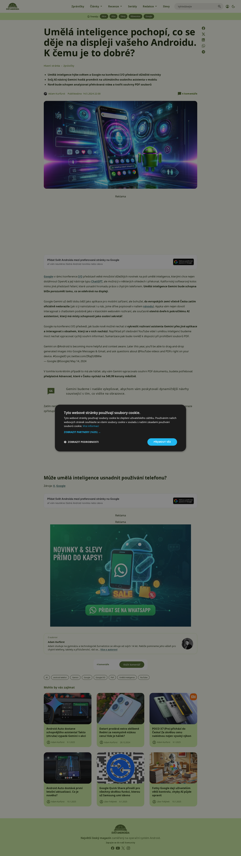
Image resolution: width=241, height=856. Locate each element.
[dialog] (120, 428)
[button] (120, 432)
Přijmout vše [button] (162, 441)
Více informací (91, 426)
